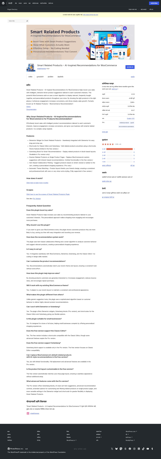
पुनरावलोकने (40, 77)
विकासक (69, 437)
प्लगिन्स (38, 437)
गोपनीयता (9, 440)
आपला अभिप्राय (106, 165)
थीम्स (38, 434)
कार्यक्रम (98, 434)
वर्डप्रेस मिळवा (154, 3)
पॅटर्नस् (38, 440)
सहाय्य (68, 434)
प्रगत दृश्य (105, 132)
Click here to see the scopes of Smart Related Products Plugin (48, 194)
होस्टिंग (9, 437)
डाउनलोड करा (130, 67)
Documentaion (31, 109)
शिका (68, 431)
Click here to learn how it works (37, 183)
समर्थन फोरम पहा (106, 181)
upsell (132, 122)
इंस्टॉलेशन (50, 77)
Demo (28, 107)
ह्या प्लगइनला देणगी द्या (108, 197)
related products (124, 122)
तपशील (30, 77)
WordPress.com (131, 431)
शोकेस (38, 431)
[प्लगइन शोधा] (27, 21)
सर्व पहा (132, 165)
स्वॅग (97, 440)
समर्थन (133, 77)
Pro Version (37, 199)
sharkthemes (41, 68)
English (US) (131, 118)
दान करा (99, 437)
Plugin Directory (12, 9)
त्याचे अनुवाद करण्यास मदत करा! (90, 14)
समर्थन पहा (114, 89)
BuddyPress (130, 440)
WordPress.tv (71, 440)
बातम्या (9, 434)
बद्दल (8, 431)
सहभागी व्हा (98, 431)
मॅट (127, 434)
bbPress (129, 437)
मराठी (26, 449)
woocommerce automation (126, 126)
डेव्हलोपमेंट (60, 77)
